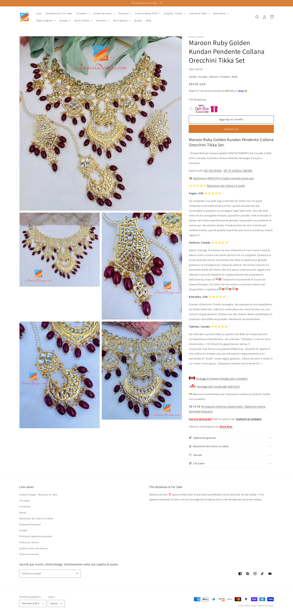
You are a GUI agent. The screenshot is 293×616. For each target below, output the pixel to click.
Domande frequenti (30, 524)
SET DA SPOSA (212, 170)
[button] (257, 17)
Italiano (54, 603)
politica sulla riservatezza (33, 548)
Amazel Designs (251, 605)
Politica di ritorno (29, 542)
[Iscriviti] (76, 573)
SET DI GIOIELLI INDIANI (237, 170)
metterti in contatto (248, 419)
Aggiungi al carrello (231, 119)
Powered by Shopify (265, 605)
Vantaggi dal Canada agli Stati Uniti (218, 386)
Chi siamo (24, 500)
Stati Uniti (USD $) (31, 603)
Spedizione (200, 178)
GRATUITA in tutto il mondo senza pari (230, 178)
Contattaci (25, 506)
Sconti (22, 512)
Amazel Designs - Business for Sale (38, 494)
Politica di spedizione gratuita (35, 536)
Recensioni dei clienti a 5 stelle (226, 185)
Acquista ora (231, 129)
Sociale (23, 530)
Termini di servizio (29, 554)
